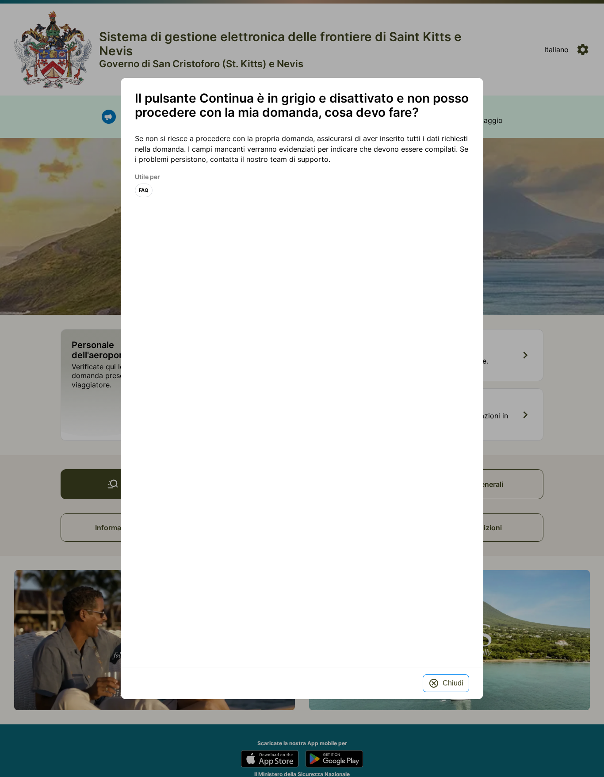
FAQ (144, 190)
